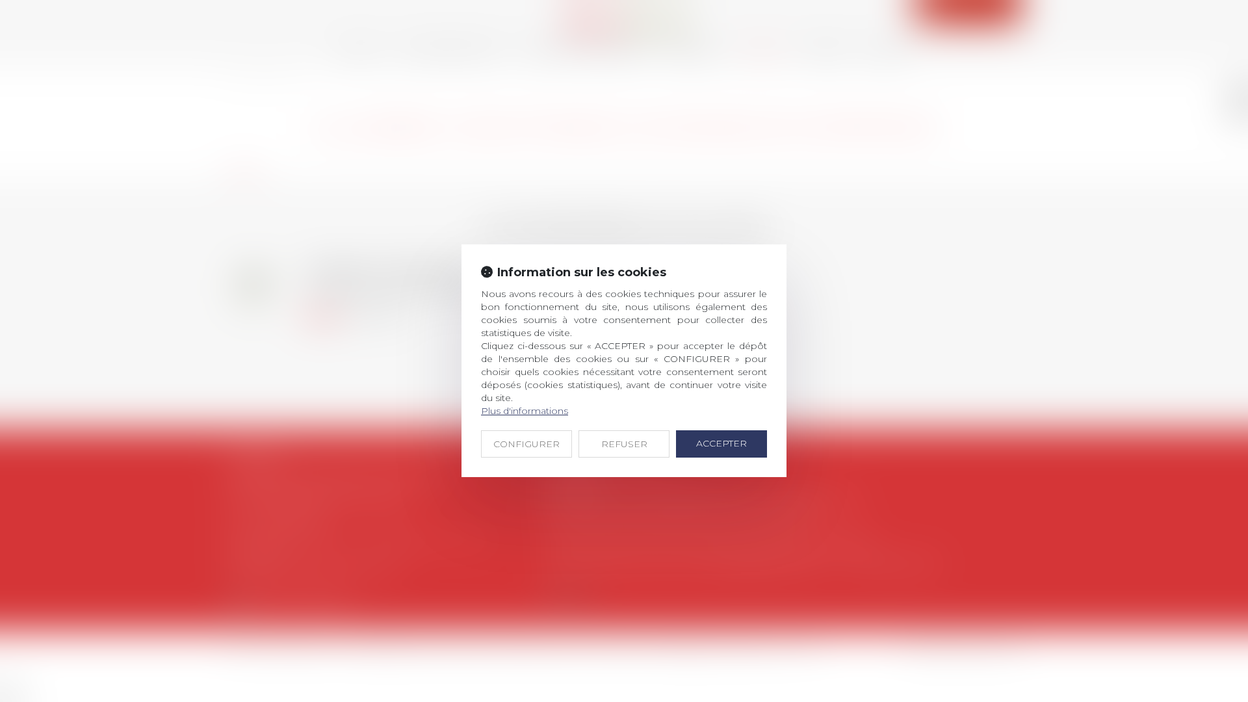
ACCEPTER (721, 443)
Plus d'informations (524, 411)
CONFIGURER (526, 444)
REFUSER (624, 444)
